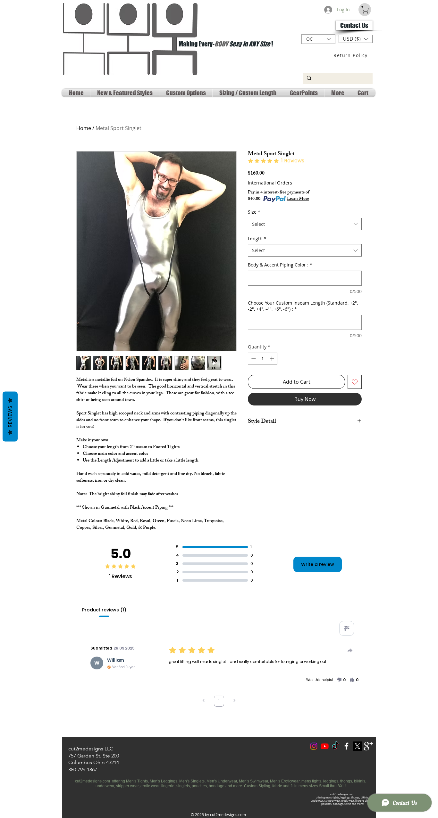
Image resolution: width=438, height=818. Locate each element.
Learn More (298, 199)
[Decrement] (253, 358)
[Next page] (234, 701)
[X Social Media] (357, 746)
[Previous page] (204, 701)
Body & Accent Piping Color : (280, 265)
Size (254, 212)
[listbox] (356, 39)
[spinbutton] (262, 358)
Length (257, 238)
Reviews (10, 417)
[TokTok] (335, 746)
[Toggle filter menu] (346, 628)
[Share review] (350, 650)
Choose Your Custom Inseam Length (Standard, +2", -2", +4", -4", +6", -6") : (303, 306)
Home (83, 128)
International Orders (270, 183)
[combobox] (305, 224)
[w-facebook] (346, 746)
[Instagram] (313, 746)
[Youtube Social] (324, 746)
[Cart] (364, 9)
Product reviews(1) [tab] (104, 610)
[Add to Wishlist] (355, 382)
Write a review (317, 564)
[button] (356, 39)
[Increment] (272, 358)
